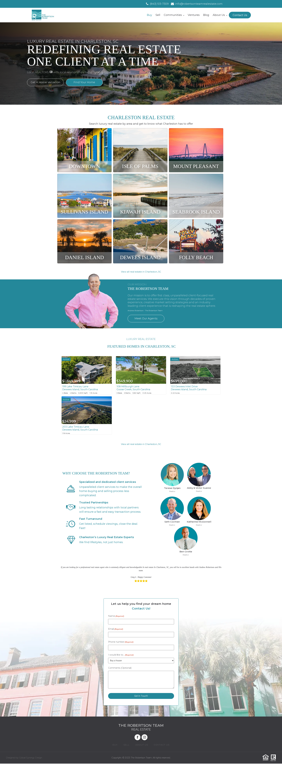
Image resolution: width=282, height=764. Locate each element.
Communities (173, 15)
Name (116, 616)
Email (115, 628)
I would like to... (121, 654)
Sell (158, 15)
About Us (219, 15)
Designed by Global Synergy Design (24, 757)
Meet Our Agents (146, 318)
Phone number (120, 641)
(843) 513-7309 (159, 3)
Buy (149, 15)
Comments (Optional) (120, 667)
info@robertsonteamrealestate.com (199, 3)
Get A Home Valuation (45, 82)
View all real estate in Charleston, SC (141, 271)
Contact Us (240, 15)
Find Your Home (84, 82)
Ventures (194, 15)
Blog (206, 15)
